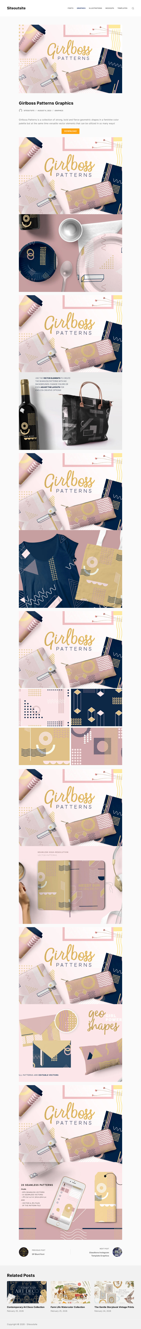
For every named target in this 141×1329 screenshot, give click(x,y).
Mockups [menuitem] (109, 8)
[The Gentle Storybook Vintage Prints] (114, 1292)
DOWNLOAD (70, 131)
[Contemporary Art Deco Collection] (27, 1292)
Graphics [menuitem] (81, 8)
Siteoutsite (16, 8)
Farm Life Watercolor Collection (68, 1307)
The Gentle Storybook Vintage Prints (114, 1307)
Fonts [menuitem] (70, 8)
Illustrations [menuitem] (95, 8)
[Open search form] (133, 8)
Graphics (59, 111)
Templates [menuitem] (122, 8)
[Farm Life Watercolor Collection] (70, 1292)
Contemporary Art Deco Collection (25, 1307)
